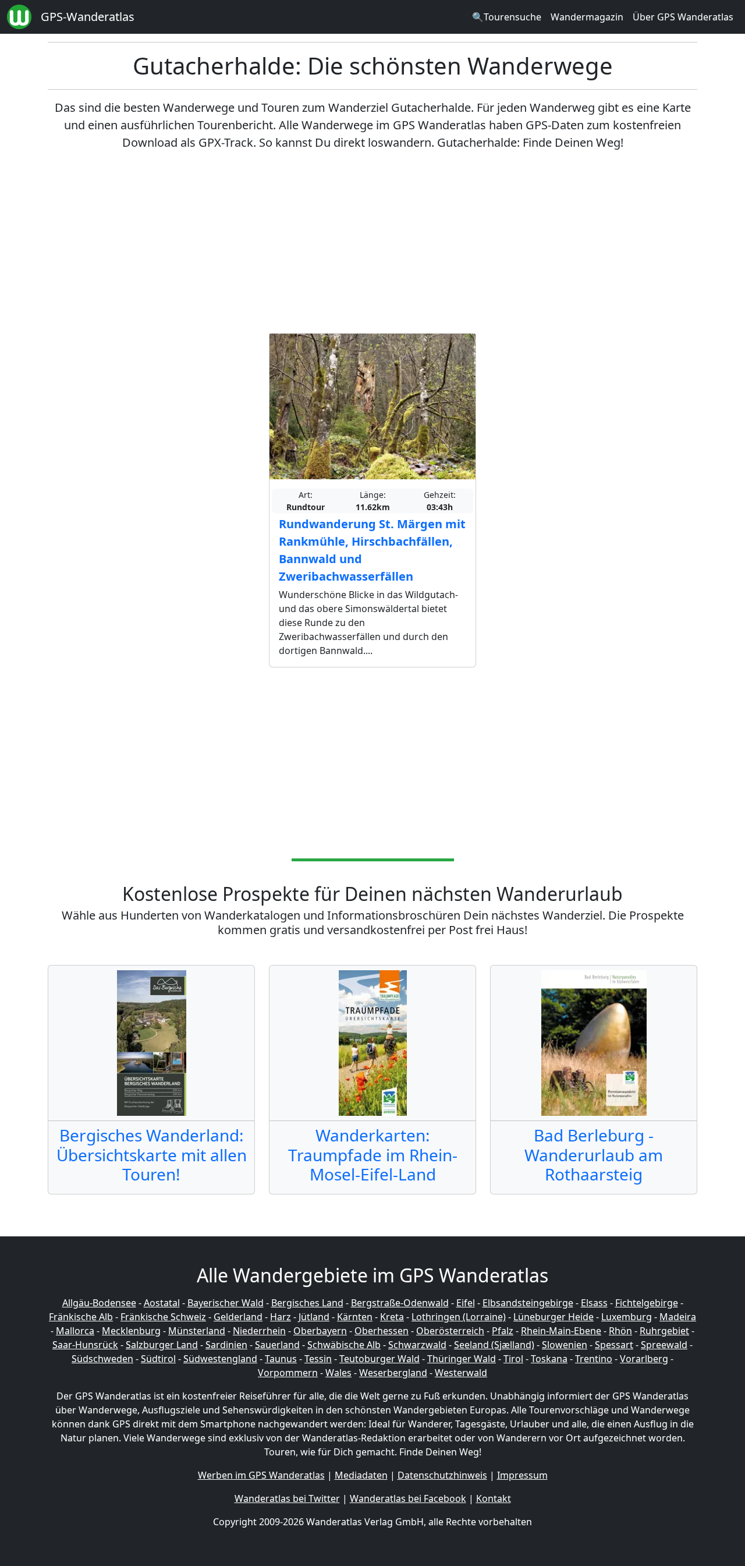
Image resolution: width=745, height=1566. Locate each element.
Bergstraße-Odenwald (400, 1302)
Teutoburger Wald (379, 1358)
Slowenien (564, 1344)
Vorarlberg (644, 1358)
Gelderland (238, 1316)
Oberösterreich (450, 1330)
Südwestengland (220, 1358)
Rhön (620, 1330)
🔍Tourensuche (506, 16)
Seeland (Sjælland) (494, 1344)
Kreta (392, 1316)
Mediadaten (361, 1475)
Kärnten (354, 1316)
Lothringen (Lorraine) (458, 1316)
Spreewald (664, 1344)
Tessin (318, 1358)
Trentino (593, 1358)
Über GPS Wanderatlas (683, 16)
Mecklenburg (131, 1330)
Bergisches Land (307, 1302)
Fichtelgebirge (646, 1302)
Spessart (614, 1344)
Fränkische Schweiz (163, 1316)
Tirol (513, 1358)
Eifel (465, 1302)
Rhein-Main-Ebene (561, 1330)
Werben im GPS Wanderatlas (261, 1475)
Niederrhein (259, 1330)
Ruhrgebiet (664, 1330)
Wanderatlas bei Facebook (408, 1498)
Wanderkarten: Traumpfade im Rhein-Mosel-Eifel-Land (372, 1154)
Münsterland (196, 1330)
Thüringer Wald (461, 1358)
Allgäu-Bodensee (99, 1302)
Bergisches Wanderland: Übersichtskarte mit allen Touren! (151, 1154)
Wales (338, 1372)
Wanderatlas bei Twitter (287, 1498)
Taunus (281, 1358)
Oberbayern (320, 1330)
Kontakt (493, 1498)
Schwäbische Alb (344, 1344)
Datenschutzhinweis (442, 1475)
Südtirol (158, 1358)
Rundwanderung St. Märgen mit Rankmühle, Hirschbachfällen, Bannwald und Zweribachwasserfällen (372, 550)
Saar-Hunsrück (85, 1344)
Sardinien (226, 1344)
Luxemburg (626, 1316)
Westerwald (461, 1372)
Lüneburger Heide (553, 1316)
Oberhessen (381, 1330)
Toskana (549, 1358)
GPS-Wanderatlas (87, 16)
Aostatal (162, 1302)
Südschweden (102, 1358)
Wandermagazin (587, 16)
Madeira (677, 1316)
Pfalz (502, 1330)
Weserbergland (393, 1372)
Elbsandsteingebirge (528, 1302)
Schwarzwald (417, 1344)
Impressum (522, 1475)
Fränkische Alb (81, 1316)
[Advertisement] (372, 242)
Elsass (594, 1302)
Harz (280, 1316)
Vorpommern (288, 1372)
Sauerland (277, 1344)
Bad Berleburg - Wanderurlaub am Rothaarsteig (593, 1154)
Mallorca (75, 1330)
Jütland (314, 1316)
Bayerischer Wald (225, 1302)
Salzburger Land (162, 1344)
